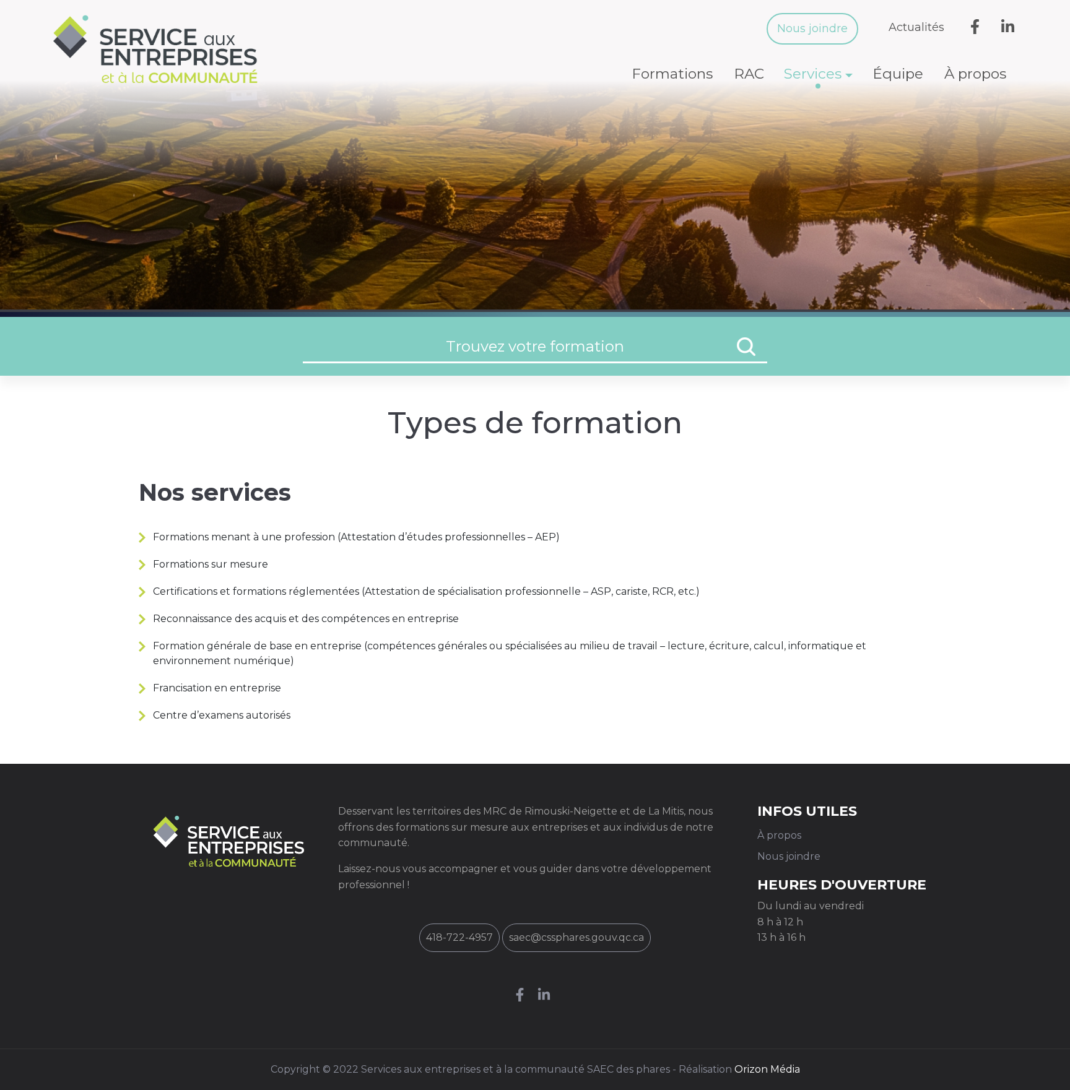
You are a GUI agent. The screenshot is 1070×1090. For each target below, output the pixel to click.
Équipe (897, 73)
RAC (749, 73)
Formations (672, 73)
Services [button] (813, 73)
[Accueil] (160, 49)
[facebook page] (523, 996)
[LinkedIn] (547, 996)
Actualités (916, 27)
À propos (975, 73)
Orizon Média (767, 1069)
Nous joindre (812, 28)
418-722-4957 (459, 937)
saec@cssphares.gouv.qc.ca (576, 937)
